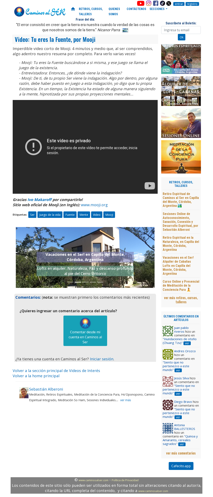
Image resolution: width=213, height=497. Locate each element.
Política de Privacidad (125, 480)
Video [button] (96, 215)
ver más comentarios (181, 453)
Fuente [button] (70, 215)
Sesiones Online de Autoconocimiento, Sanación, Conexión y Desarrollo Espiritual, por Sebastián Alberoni (180, 222)
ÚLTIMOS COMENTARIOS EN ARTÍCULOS (181, 318)
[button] (26, 257)
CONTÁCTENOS (136, 9)
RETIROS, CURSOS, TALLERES (91, 11)
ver (187, 343)
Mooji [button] (109, 215)
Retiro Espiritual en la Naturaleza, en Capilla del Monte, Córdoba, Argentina (181, 244)
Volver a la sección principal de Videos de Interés (56, 370)
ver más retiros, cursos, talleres (181, 299)
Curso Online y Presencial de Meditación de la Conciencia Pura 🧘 (181, 285)
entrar (179, 4)
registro (192, 4)
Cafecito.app (181, 466)
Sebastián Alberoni (46, 389)
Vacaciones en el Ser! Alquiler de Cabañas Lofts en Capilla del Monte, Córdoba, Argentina (178, 266)
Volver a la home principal (36, 375)
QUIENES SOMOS (114, 11)
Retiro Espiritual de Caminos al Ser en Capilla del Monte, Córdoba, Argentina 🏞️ (181, 200)
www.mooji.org (94, 204)
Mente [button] (83, 215)
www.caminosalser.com (93, 480)
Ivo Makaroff (39, 199)
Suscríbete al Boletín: (181, 23)
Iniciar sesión (101, 358)
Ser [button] (32, 215)
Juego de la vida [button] (50, 215)
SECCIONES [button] (157, 9)
